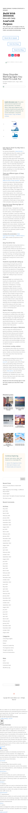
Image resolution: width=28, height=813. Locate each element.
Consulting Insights (7, 638)
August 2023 (6, 559)
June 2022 (5, 584)
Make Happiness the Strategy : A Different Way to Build (13, 235)
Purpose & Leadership (8, 645)
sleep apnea (10, 370)
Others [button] (1, 803)
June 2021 (5, 612)
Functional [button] (2, 760)
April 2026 (5, 511)
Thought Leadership (8, 650)
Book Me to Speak (10, 38)
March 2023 (6, 570)
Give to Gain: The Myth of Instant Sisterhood (14, 496)
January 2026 (6, 518)
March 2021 (6, 618)
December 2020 (7, 625)
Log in (4, 660)
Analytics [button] (2, 782)
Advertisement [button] (3, 792)
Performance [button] (3, 771)
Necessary (4, 748)
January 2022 (6, 596)
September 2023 (7, 557)
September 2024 (7, 543)
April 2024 (5, 550)
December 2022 (7, 577)
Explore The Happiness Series (14, 463)
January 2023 (6, 575)
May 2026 (5, 508)
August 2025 (6, 527)
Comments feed (7, 665)
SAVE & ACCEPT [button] (4, 812)
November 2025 (7, 522)
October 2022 (6, 579)
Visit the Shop (14, 44)
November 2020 (7, 628)
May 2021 (5, 614)
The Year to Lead (7, 498)
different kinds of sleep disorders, (11, 180)
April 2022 (5, 589)
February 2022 (6, 593)
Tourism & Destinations (9, 652)
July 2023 (5, 561)
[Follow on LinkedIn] (12, 55)
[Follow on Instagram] (9, 55)
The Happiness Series (8, 647)
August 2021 (6, 607)
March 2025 (6, 531)
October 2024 (6, 541)
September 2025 (7, 524)
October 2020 (6, 630)
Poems (4, 643)
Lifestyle (5, 83)
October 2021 (6, 602)
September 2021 (7, 605)
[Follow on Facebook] (7, 680)
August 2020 (6, 632)
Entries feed (6, 663)
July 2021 (5, 609)
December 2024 (7, 538)
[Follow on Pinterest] (18, 55)
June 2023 (5, 563)
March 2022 (6, 591)
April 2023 (5, 568)
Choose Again (6, 493)
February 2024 (6, 552)
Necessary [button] (2, 746)
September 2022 (7, 582)
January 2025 (6, 536)
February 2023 (6, 573)
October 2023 (6, 554)
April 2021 (5, 616)
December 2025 (7, 520)
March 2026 (6, 513)
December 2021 (7, 598)
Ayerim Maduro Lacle (9, 81)
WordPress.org (6, 667)
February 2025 (6, 534)
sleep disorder (19, 151)
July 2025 (5, 529)
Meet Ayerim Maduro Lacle (13, 465)
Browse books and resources (14, 467)
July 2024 (5, 547)
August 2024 (6, 545)
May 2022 (5, 586)
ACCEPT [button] (10, 718)
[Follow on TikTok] (15, 55)
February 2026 (6, 515)
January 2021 (6, 623)
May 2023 (5, 566)
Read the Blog (19, 50)
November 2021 (7, 600)
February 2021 (6, 621)
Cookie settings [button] (4, 718)
